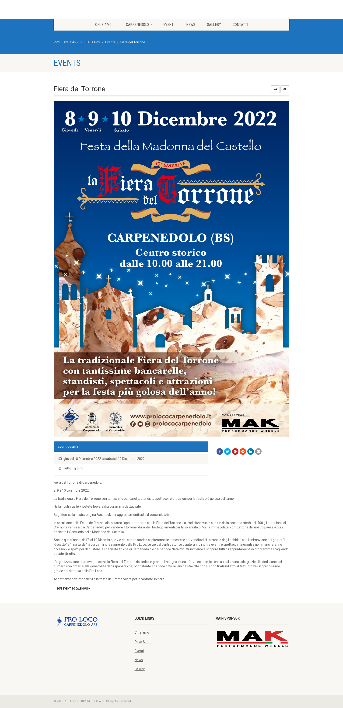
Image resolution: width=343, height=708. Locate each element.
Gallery (214, 24)
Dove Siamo (143, 642)
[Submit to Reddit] (243, 451)
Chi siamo (103, 24)
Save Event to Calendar (72, 588)
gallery (77, 506)
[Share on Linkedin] (250, 451)
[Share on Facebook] (220, 451)
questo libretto (64, 553)
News (190, 24)
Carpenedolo (137, 24)
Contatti (240, 24)
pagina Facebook (98, 515)
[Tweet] (227, 451)
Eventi (169, 24)
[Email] (258, 451)
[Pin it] (235, 451)
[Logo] (91, 9)
